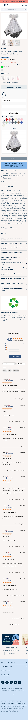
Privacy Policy (5, 690)
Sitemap (23, 690)
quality (4, 370)
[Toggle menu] (2, 5)
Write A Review (15, 356)
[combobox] (14, 9)
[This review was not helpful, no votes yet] (23, 399)
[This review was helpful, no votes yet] (21, 399)
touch (9, 370)
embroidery (16, 370)
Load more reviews (14, 624)
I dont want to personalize (10, 82)
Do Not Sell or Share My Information (10, 694)
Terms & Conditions (14, 690)
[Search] (25, 9)
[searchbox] (8, 364)
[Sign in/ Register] (23, 5)
